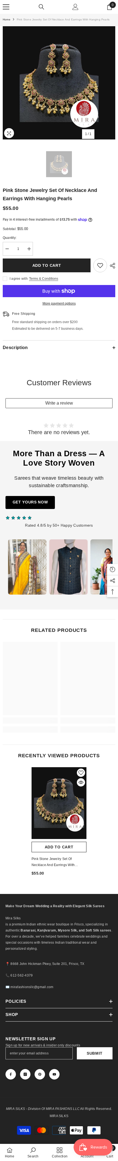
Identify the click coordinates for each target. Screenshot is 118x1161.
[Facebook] (10, 1074)
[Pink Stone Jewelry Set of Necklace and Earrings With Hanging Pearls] (59, 803)
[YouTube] (54, 1074)
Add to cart (46, 265)
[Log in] (75, 7)
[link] (30, 720)
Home (6, 19)
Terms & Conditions (43, 279)
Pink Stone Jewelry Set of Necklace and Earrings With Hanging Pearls (53, 862)
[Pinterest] (40, 1074)
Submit (95, 1053)
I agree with (19, 279)
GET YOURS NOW (30, 502)
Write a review (59, 403)
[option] (59, 82)
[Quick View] (81, 782)
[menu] (6, 7)
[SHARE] (111, 265)
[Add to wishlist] (100, 265)
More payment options (59, 303)
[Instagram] (25, 1074)
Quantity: (9, 238)
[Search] (41, 7)
